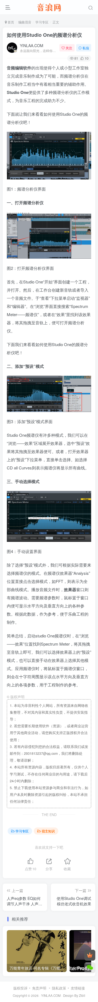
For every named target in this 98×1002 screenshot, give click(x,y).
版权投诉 (20, 988)
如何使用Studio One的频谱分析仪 (44, 34)
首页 (10, 22)
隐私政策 (59, 988)
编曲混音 (24, 22)
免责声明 (39, 988)
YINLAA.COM (31, 45)
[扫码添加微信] (89, 967)
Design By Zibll (74, 995)
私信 (85, 47)
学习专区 (41, 22)
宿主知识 (48, 831)
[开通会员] (89, 955)
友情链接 (78, 988)
